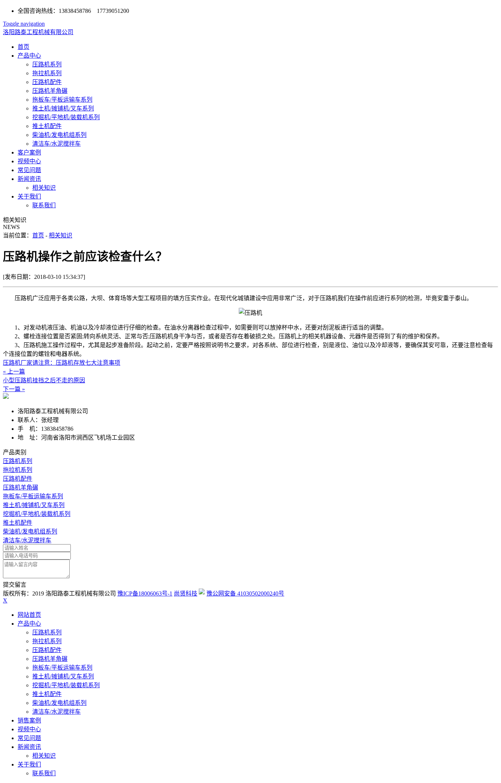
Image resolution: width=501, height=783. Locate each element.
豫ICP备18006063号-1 (144, 593)
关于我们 (29, 196)
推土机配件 (47, 126)
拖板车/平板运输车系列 (62, 99)
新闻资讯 (29, 179)
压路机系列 (47, 64)
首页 (23, 47)
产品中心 (29, 55)
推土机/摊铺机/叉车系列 (63, 108)
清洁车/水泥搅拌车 (56, 144)
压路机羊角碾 (49, 91)
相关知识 (44, 188)
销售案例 (29, 720)
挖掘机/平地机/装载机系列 (66, 117)
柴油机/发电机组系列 (59, 135)
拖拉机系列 (47, 73)
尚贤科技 (185, 593)
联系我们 (44, 205)
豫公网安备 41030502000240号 (245, 593)
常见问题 (29, 170)
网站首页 (29, 615)
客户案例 (29, 152)
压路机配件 (47, 82)
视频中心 (29, 161)
